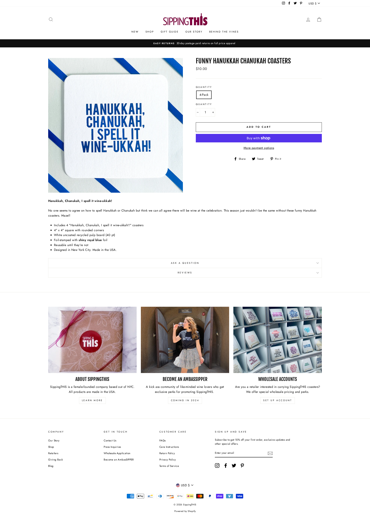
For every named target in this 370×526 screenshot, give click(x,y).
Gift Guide (170, 32)
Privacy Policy (167, 459)
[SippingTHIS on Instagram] (217, 465)
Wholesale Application (117, 453)
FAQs (162, 440)
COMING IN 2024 (185, 400)
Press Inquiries (112, 447)
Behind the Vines (224, 32)
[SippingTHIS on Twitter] (234, 465)
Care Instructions (169, 447)
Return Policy (167, 453)
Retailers (53, 453)
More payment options (259, 148)
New (135, 32)
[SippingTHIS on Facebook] (225, 465)
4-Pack (203, 94)
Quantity (204, 87)
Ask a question (185, 263)
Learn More (92, 400)
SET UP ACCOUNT (277, 400)
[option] (185, 43)
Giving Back (55, 459)
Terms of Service (169, 466)
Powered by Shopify (185, 511)
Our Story (193, 32)
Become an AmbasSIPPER (119, 459)
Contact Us (110, 440)
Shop (149, 32)
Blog (51, 466)
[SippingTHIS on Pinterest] (242, 465)
